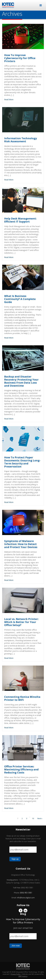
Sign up (15, 859)
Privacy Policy (15, 974)
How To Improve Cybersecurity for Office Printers (23, 921)
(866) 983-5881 (26, 892)
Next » (39, 818)
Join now (16, 946)
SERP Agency (22, 976)
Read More (8, 99)
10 (33, 818)
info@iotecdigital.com (25, 897)
